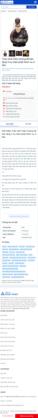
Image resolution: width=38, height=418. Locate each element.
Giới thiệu (9, 124)
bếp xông (23, 266)
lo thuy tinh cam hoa (8, 255)
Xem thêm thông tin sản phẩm (19, 216)
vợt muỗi (21, 246)
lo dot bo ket (31, 257)
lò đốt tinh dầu (19, 263)
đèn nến (11, 263)
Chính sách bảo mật (7, 320)
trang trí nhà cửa (13, 246)
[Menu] (35, 2)
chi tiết (28, 124)
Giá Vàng (30, 411)
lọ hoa (30, 255)
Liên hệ (2, 363)
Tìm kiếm (31, 7)
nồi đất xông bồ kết (18, 277)
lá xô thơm (31, 260)
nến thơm (5, 257)
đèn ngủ (4, 249)
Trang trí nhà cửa (12, 11)
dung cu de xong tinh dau (10, 266)
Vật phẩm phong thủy (7, 382)
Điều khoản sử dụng (7, 324)
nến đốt (4, 263)
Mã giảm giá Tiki (6, 350)
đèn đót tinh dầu (7, 274)
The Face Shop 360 (21, 411)
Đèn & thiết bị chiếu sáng (9, 386)
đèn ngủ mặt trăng (26, 249)
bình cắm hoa (20, 252)
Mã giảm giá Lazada (7, 355)
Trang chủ (3, 11)
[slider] (5, 53)
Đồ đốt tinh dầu (22, 11)
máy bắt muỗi (30, 246)
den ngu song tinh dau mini (18, 257)
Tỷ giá (12, 411)
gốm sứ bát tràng (21, 255)
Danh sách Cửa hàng (7, 341)
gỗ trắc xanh (6, 260)
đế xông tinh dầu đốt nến (10, 269)
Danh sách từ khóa (7, 346)
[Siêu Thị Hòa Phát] (9, 293)
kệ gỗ (4, 246)
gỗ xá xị (12, 252)
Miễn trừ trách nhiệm (7, 328)
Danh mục (3, 333)
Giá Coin (5, 413)
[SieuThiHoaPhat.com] (9, 2)
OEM (10, 68)
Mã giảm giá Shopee (7, 359)
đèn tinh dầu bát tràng (21, 274)
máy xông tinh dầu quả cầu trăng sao (13, 271)
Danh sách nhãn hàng (7, 337)
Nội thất (3, 373)
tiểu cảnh (5, 252)
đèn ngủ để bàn (14, 249)
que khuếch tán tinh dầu (19, 260)
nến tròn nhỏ (6, 277)
